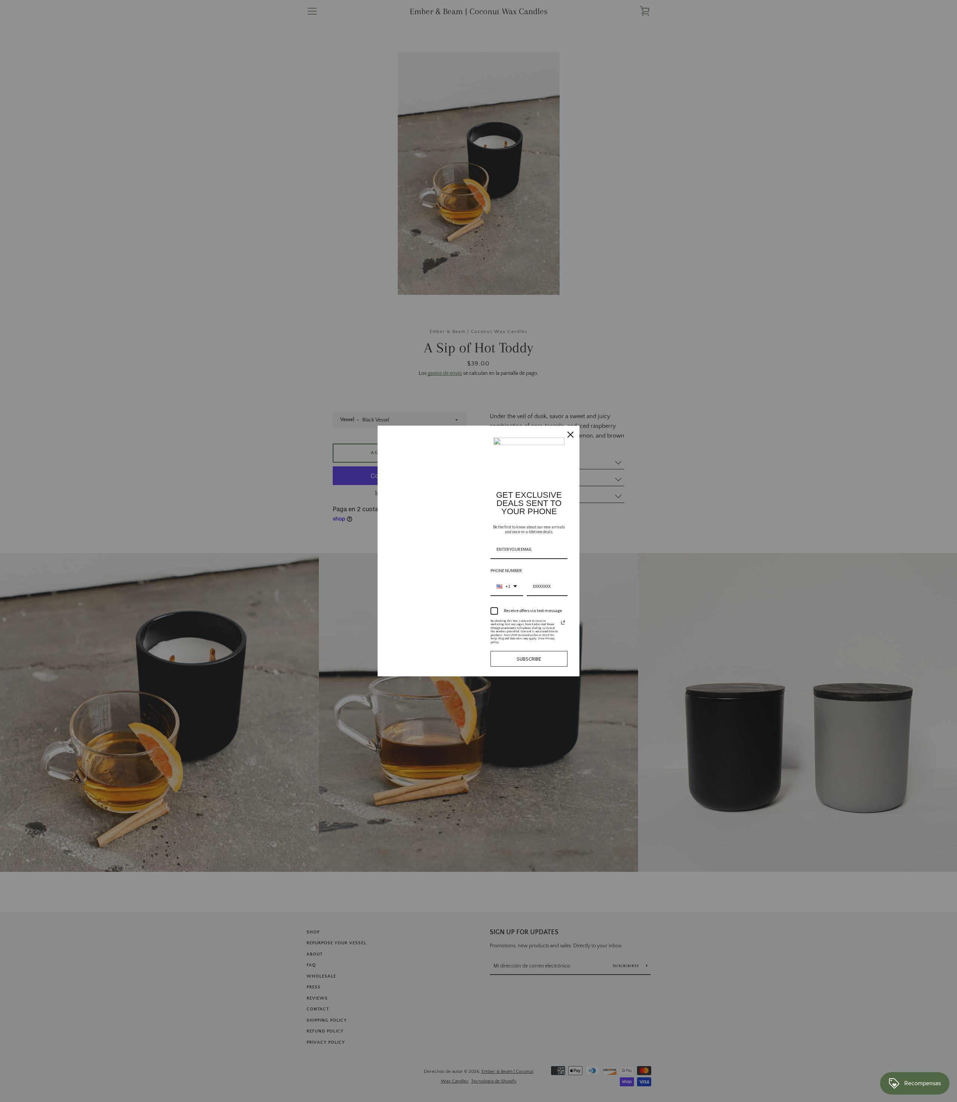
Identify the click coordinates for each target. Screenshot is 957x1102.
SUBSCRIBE (529, 658)
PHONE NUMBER (505, 570)
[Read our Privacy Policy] (562, 622)
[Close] (570, 435)
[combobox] (506, 587)
